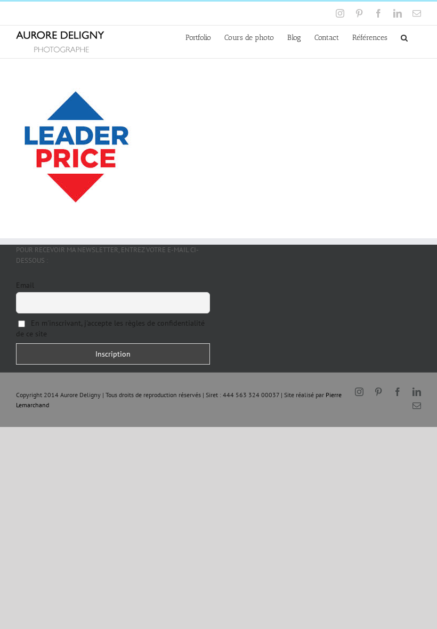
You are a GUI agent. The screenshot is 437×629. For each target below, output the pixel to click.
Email (25, 285)
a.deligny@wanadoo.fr (107, 13)
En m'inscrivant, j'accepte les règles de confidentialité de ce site (110, 328)
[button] (404, 37)
